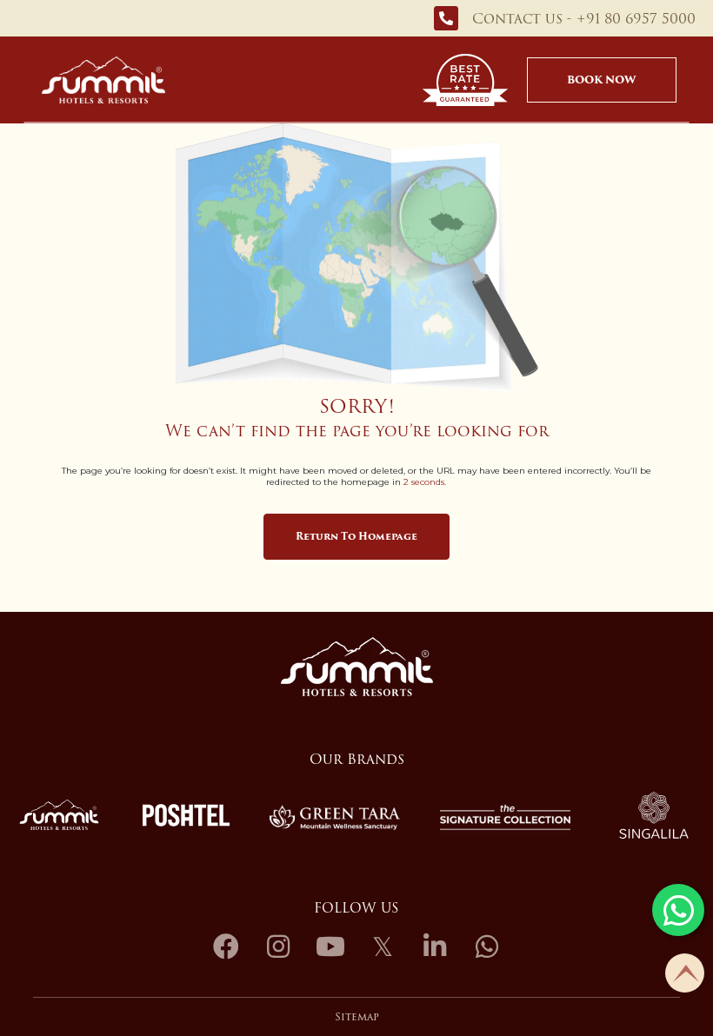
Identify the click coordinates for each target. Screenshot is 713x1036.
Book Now (601, 79)
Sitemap (357, 1016)
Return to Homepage (356, 536)
